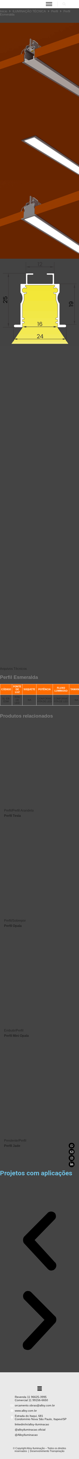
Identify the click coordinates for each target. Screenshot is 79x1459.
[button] (39, 1241)
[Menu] (49, 4)
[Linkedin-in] (72, 1164)
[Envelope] (72, 1152)
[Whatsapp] (72, 1146)
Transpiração (57, 1451)
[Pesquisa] (64, 4)
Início (3, 11)
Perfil (54, 11)
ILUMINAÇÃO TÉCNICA (29, 11)
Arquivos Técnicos (13, 668)
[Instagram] (72, 1158)
